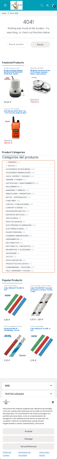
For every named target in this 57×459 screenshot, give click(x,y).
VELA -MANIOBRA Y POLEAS (18, 271)
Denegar (28, 439)
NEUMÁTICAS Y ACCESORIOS (18, 250)
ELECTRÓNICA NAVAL (15, 229)
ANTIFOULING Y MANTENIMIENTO (20, 183)
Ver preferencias (29, 446)
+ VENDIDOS (11, 162)
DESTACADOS (12, 218)
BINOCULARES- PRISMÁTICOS (18, 194)
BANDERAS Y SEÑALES (15, 190)
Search (41, 5)
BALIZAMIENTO (12, 187)
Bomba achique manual (12, 68)
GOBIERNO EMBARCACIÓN (17, 236)
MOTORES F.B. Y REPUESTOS (18, 246)
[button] (52, 402)
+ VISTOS (10, 166)
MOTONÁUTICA (12, 243)
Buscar (40, 44)
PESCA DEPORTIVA (14, 260)
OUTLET (9, 257)
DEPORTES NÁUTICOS (15, 215)
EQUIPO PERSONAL (14, 232)
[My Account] (47, 5)
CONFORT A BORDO (14, 208)
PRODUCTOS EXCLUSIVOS (17, 264)
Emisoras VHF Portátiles (11, 109)
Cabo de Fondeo (35, 286)
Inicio (4, 13)
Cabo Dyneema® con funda (13, 326)
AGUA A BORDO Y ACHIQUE (17, 176)
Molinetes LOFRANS (37, 68)
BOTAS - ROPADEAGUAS (16, 197)
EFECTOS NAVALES (14, 222)
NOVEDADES (11, 253)
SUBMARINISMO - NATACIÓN (18, 267)
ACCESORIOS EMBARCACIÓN (18, 173)
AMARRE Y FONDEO (14, 180)
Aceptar (28, 431)
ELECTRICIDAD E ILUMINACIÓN (18, 225)
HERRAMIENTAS (12, 239)
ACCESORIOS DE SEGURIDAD (18, 169)
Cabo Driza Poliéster (10, 286)
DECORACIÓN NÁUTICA (16, 211)
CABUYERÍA (11, 201)
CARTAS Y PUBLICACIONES (17, 204)
